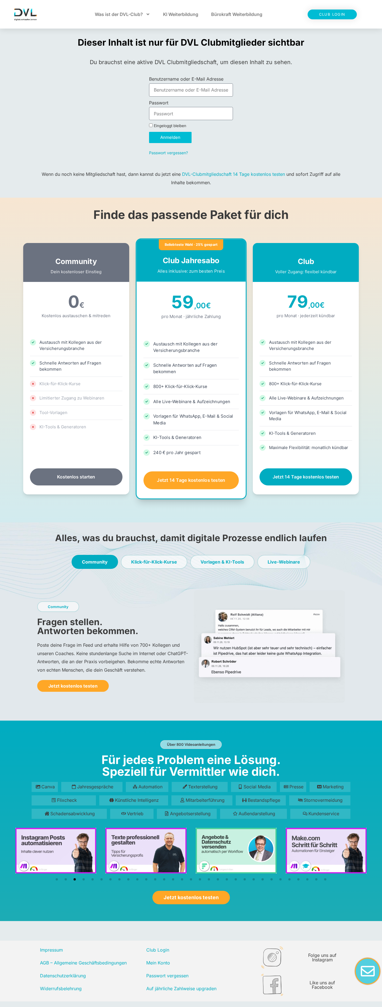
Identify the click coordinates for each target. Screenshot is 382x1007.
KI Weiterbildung (180, 14)
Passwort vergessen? (168, 152)
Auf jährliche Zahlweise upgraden (181, 988)
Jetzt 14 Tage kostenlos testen (191, 480)
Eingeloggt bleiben (169, 125)
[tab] (95, 562)
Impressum (51, 950)
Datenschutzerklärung (63, 975)
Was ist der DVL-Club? (119, 14)
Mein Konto (158, 963)
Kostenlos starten (76, 477)
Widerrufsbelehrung (61, 988)
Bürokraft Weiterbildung (236, 14)
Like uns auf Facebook (322, 985)
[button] (57, 879)
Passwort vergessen (167, 975)
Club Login (157, 950)
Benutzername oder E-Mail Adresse (186, 79)
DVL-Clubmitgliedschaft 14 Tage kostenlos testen (233, 174)
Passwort (158, 103)
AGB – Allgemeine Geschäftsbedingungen (83, 963)
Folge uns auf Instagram (322, 957)
